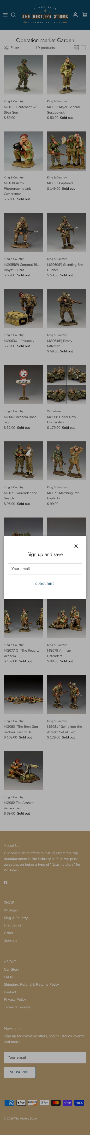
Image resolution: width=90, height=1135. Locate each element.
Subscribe (45, 584)
